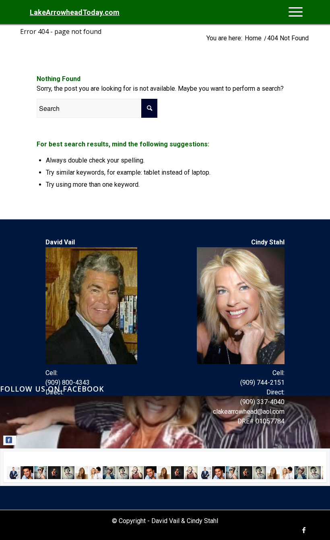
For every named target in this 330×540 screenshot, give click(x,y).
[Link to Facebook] (304, 530)
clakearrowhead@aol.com (249, 411)
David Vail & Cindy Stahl (184, 521)
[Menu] (297, 12)
